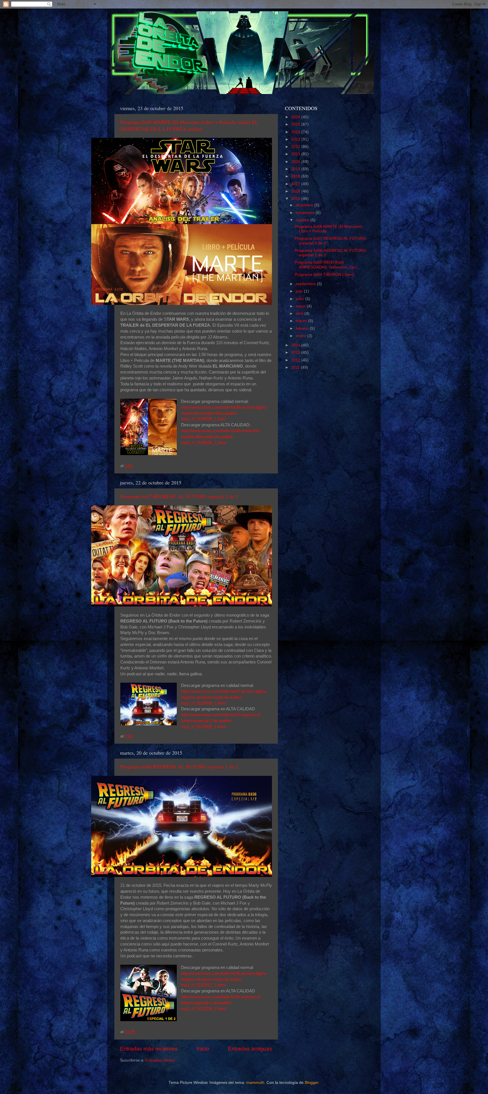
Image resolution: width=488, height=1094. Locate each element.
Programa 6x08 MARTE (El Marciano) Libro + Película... (328, 228)
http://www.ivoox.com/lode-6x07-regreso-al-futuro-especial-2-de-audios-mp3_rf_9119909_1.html (221, 721)
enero (301, 336)
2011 (296, 367)
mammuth (255, 1082)
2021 (296, 154)
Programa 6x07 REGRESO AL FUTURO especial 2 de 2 (179, 496)
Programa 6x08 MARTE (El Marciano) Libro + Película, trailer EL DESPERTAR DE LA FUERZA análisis (189, 125)
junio (300, 299)
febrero (303, 328)
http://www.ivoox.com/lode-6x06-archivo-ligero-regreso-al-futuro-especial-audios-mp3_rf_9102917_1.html (224, 979)
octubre (303, 220)
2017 (296, 184)
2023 (296, 139)
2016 (296, 191)
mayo (301, 306)
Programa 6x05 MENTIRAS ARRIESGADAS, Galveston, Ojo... (327, 264)
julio (300, 291)
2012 (296, 360)
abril (300, 313)
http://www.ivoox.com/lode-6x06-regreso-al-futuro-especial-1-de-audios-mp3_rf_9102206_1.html (221, 1003)
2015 (296, 198)
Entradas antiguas (250, 1049)
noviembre (306, 213)
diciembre (305, 205)
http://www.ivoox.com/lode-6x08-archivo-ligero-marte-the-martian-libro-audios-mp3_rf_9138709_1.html (224, 413)
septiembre (306, 284)
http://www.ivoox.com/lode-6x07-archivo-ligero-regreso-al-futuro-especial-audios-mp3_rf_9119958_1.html (224, 697)
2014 (296, 345)
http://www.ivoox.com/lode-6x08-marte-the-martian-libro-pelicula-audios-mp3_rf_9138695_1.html (220, 437)
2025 (296, 124)
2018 (296, 176)
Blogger (311, 1082)
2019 (296, 169)
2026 (296, 117)
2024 (296, 132)
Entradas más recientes (149, 1049)
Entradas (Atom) (160, 1060)
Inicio (203, 1049)
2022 (296, 147)
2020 (296, 162)
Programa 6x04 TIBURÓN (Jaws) (324, 274)
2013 (296, 352)
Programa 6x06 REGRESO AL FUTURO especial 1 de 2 (179, 766)
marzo (302, 321)
